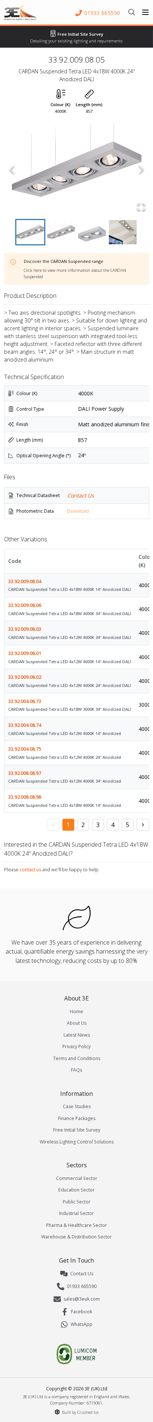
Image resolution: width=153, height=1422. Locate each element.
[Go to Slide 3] (92, 232)
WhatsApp (81, 1324)
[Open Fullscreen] (141, 206)
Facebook (81, 1311)
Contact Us (80, 495)
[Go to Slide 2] (61, 232)
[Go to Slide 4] (123, 232)
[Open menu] (145, 12)
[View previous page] (53, 825)
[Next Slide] (141, 169)
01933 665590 (82, 1286)
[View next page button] (143, 825)
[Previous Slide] (12, 169)
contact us (30, 869)
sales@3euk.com (82, 1299)
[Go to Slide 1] (30, 232)
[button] (76, 169)
